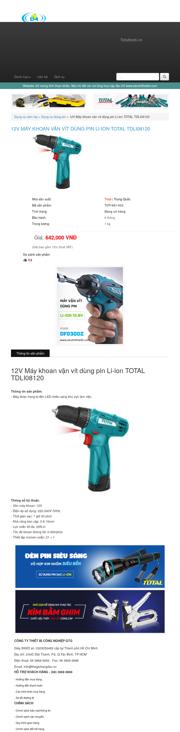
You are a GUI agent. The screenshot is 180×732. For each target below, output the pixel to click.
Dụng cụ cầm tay (26, 116)
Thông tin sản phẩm (30, 353)
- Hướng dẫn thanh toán (28, 685)
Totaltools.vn (131, 39)
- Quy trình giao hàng (26, 723)
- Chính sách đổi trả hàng (29, 729)
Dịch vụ (59, 76)
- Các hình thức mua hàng (29, 691)
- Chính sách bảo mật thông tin (32, 710)
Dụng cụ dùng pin (53, 116)
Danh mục (21, 76)
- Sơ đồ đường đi (24, 697)
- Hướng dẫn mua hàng (28, 679)
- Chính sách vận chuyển (29, 716)
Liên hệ (42, 76)
